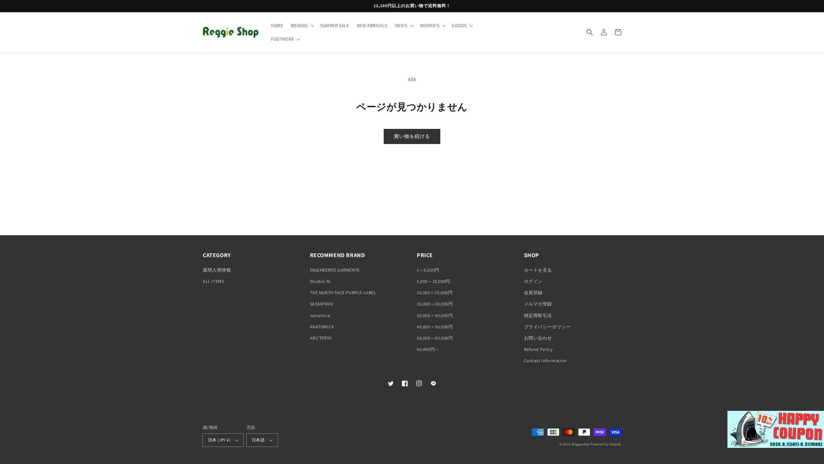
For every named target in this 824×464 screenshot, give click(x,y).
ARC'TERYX (321, 338)
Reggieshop (581, 444)
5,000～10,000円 (433, 281)
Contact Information (545, 360)
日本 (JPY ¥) (219, 440)
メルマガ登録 (538, 304)
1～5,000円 (428, 270)
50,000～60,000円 (435, 338)
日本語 (258, 440)
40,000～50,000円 (435, 327)
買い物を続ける (412, 136)
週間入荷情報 (217, 270)
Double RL (321, 281)
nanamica (320, 315)
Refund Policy (538, 349)
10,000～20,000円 (435, 292)
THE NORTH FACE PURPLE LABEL (343, 292)
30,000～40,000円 (435, 315)
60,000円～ (428, 349)
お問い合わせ (538, 338)
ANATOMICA (322, 327)
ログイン (533, 281)
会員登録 (533, 292)
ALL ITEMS (213, 281)
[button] (301, 25)
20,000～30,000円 (435, 304)
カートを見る (538, 270)
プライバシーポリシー (547, 327)
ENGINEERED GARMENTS (335, 270)
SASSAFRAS (321, 304)
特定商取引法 (538, 315)
